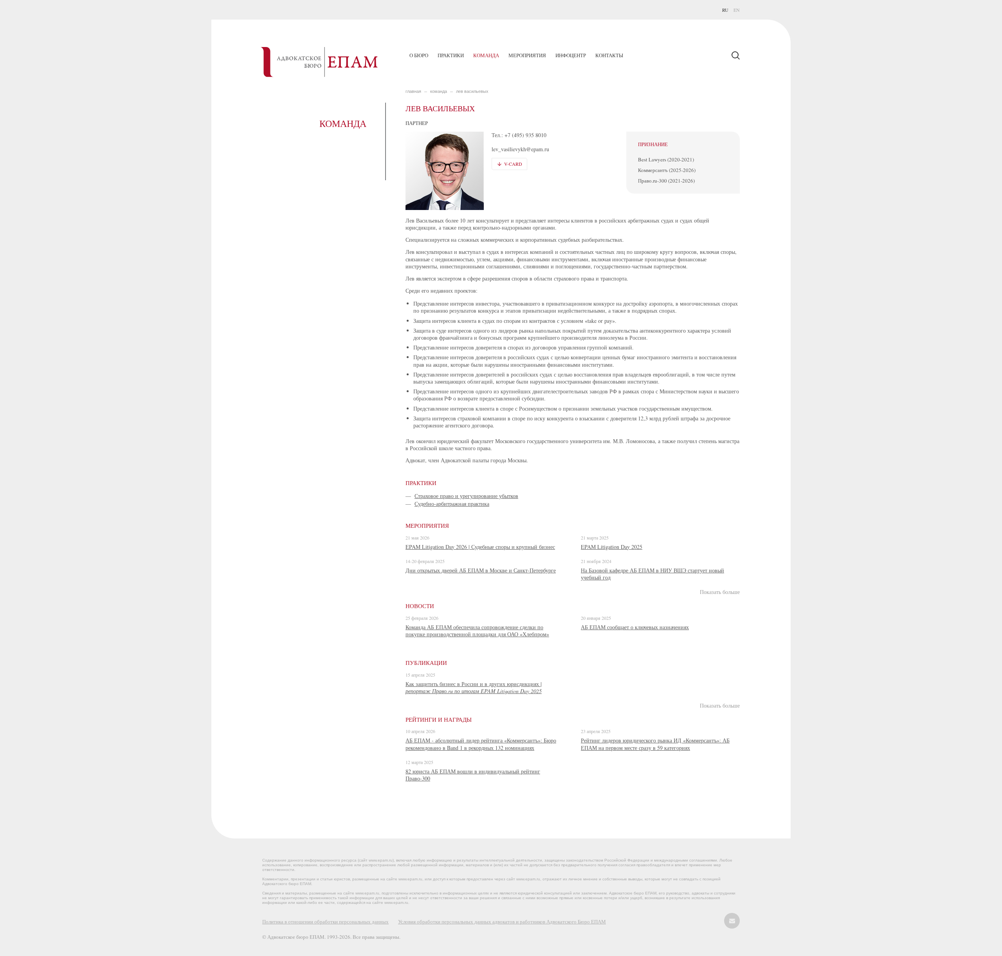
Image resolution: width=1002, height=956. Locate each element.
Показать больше (720, 592)
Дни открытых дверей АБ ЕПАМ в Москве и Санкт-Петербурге (480, 570)
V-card (513, 164)
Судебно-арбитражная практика (451, 503)
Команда (486, 55)
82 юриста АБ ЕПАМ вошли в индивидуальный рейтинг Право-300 (472, 775)
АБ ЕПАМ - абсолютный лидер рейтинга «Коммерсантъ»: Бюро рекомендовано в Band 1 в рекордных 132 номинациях (480, 744)
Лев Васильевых (472, 91)
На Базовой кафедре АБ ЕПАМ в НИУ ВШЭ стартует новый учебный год (652, 574)
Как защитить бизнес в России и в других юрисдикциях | (473, 687)
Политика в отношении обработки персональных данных (325, 921)
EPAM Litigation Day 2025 (611, 546)
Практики (451, 55)
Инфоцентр (570, 55)
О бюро (418, 55)
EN (736, 10)
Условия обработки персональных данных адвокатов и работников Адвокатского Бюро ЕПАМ (502, 921)
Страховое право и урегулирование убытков (466, 496)
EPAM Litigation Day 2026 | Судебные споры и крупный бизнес (480, 546)
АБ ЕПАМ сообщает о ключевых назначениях (635, 627)
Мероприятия (527, 55)
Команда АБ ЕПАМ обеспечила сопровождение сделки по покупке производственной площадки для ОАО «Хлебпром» (477, 630)
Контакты (609, 55)
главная (413, 91)
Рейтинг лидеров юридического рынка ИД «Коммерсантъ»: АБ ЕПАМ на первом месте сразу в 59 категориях (655, 744)
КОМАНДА (438, 91)
